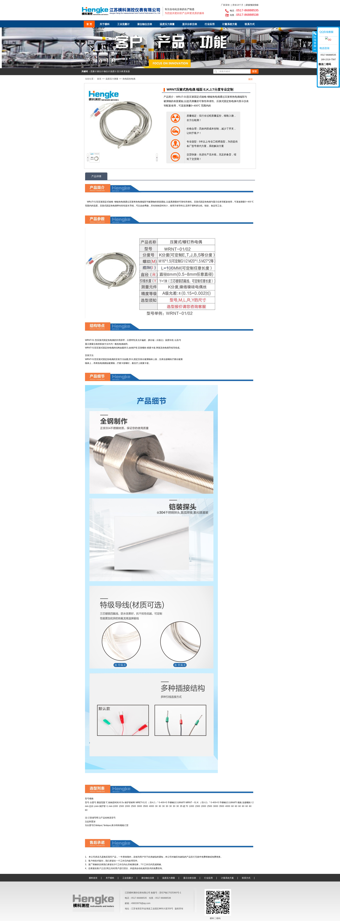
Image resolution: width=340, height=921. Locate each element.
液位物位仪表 (144, 24)
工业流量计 (123, 24)
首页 (99, 79)
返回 (250, 79)
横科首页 (93, 878)
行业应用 (210, 24)
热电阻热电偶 (129, 79)
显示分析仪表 (189, 24)
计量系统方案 (229, 24)
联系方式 (250, 24)
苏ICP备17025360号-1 (170, 892)
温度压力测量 (167, 24)
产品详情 (96, 176)
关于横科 (105, 24)
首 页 (89, 24)
